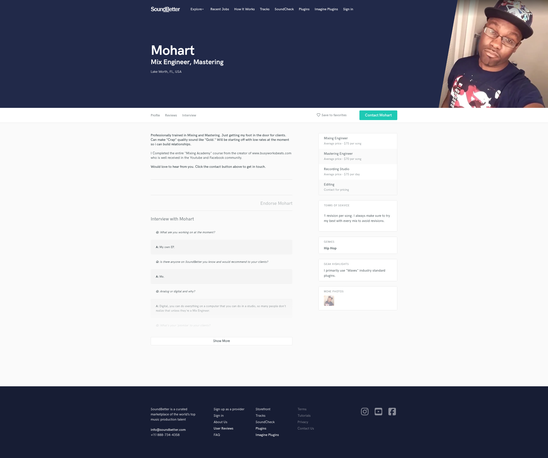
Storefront (263, 409)
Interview (189, 115)
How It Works (244, 9)
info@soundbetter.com (168, 430)
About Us (220, 422)
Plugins (304, 9)
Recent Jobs (219, 9)
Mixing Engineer (336, 138)
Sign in (348, 9)
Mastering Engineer (338, 154)
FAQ (217, 435)
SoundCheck (284, 9)
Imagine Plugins (326, 9)
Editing (329, 185)
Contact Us (306, 429)
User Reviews (223, 429)
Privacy (303, 422)
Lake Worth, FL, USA (166, 72)
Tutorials (304, 416)
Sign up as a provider (229, 409)
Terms (302, 409)
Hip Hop (330, 248)
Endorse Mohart (276, 203)
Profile (155, 115)
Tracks (265, 9)
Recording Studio (336, 169)
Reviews (171, 115)
